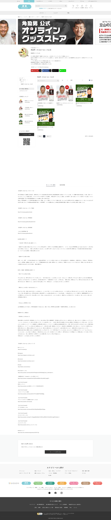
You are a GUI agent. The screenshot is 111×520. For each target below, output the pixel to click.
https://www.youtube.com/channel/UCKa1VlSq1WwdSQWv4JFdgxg (31, 409)
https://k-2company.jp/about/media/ (25, 212)
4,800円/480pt (27, 102)
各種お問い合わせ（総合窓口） (75, 504)
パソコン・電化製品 (53, 473)
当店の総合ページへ (35, 47)
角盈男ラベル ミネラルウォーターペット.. (32, 100)
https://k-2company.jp (44, 67)
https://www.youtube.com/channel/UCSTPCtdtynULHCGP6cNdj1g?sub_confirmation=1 (35, 372)
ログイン (45, 8)
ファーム (82, 1)
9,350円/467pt (27, 122)
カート (73, 7)
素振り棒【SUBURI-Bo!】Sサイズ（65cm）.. (32, 114)
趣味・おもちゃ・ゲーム (40, 473)
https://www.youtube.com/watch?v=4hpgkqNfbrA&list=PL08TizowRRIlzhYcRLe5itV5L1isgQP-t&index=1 (38, 417)
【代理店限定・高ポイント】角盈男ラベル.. (32, 107)
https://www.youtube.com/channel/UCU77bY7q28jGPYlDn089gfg (31, 393)
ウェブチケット (39, 1)
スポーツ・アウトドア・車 (24, 473)
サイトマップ (32, 504)
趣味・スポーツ (31, 16)
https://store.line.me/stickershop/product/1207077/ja (28, 432)
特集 (68, 12)
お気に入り (77, 7)
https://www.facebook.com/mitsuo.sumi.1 (26, 360)
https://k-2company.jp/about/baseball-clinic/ (26, 221)
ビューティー (71, 1)
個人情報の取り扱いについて (52, 504)
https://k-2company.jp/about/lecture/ (25, 233)
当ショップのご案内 (50, 184)
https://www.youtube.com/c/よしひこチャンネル (27, 424)
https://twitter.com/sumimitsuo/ (24, 366)
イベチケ (50, 1)
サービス (84, 473)
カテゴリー (42, 12)
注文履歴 (82, 7)
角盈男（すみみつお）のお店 (27, 84)
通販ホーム (20, 16)
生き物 (49, 475)
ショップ (55, 12)
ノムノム (75, 507)
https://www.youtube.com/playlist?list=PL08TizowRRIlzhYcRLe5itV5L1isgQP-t (33, 378)
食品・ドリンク (38, 470)
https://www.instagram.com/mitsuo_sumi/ (26, 355)
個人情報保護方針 (40, 504)
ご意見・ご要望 (37, 507)
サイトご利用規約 (63, 504)
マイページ (91, 7)
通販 (29, 1)
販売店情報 (62, 184)
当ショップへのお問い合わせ (55, 451)
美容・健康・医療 (85, 470)
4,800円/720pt (27, 109)
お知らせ (86, 7)
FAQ (70, 507)
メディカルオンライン (92, 1)
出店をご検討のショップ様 (47, 507)
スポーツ (38, 16)
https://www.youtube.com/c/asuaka (25, 401)
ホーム (18, 1)
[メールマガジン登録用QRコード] (26, 142)
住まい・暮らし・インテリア (54, 470)
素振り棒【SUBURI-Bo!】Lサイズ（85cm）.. (32, 121)
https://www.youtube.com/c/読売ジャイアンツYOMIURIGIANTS (30, 386)
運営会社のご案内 (58, 507)
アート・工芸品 (68, 473)
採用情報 (66, 507)
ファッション (22, 470)
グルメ (60, 1)
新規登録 (41, 8)
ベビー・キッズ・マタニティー (71, 470)
